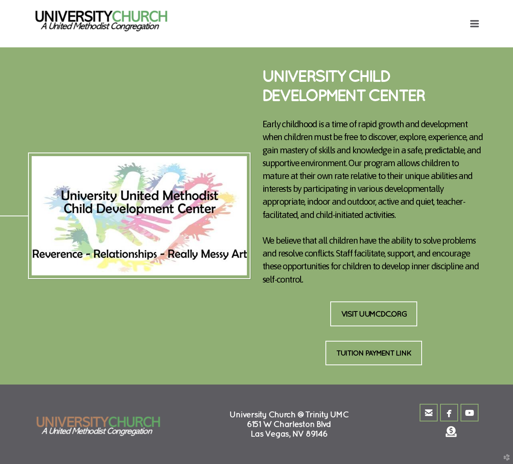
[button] (374, 314)
